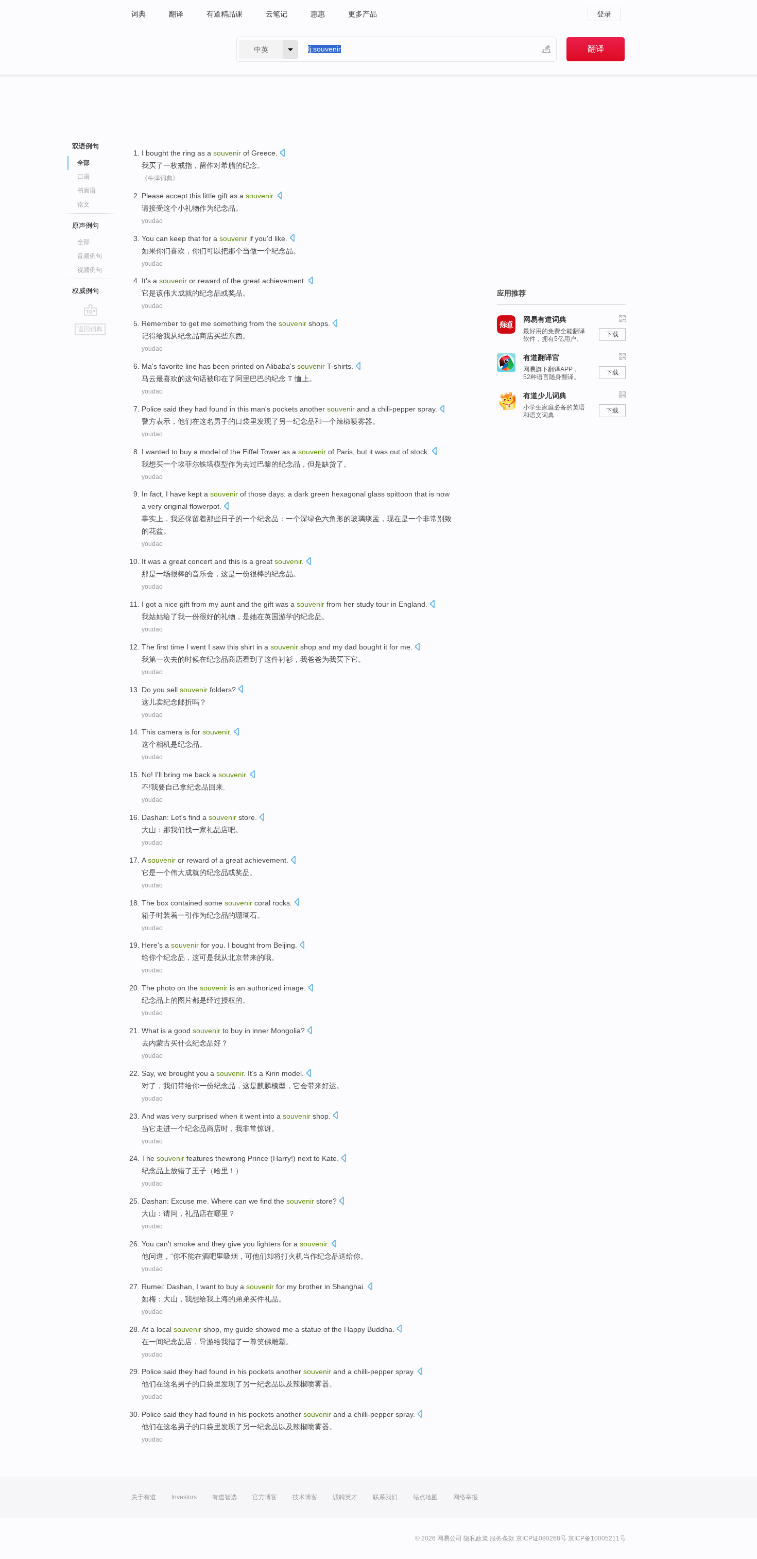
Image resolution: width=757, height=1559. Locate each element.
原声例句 (85, 225)
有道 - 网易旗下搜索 (173, 49)
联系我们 (385, 1497)
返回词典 (90, 329)
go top (90, 309)
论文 (83, 204)
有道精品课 (225, 14)
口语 (83, 176)
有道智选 (224, 1497)
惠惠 (318, 14)
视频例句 (89, 269)
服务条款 (502, 1538)
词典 (138, 14)
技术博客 (305, 1497)
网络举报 (465, 1497)
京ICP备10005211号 (597, 1538)
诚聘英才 (345, 1497)
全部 (83, 242)
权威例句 (85, 291)
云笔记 (276, 14)
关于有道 (143, 1497)
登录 (604, 14)
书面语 (86, 190)
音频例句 (89, 256)
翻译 (176, 14)
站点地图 (425, 1497)
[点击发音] (282, 153)
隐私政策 (475, 1538)
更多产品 (362, 14)
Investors (184, 1497)
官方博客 (264, 1497)
